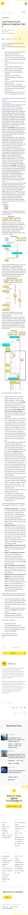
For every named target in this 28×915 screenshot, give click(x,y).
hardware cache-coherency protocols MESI (12, 107)
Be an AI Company (19, 870)
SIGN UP (8, 897)
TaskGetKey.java (14, 178)
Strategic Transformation (19, 861)
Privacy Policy (14, 906)
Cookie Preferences (7, 908)
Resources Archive (7, 860)
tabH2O (16, 824)
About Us (4, 822)
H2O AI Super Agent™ (20, 822)
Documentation (6, 862)
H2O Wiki (4, 877)
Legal (3, 872)
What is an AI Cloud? (18, 857)
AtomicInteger (18, 159)
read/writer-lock (6, 160)
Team (3, 824)
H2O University (6, 856)
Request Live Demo (7, 835)
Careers (4, 828)
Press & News (5, 826)
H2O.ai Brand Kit (6, 868)
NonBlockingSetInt (19, 160)
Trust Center (5, 875)
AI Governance (18, 868)
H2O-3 (16, 835)
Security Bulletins (7, 870)
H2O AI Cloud (18, 833)
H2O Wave (17, 845)
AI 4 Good (17, 872)
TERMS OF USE (5, 906)
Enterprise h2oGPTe (20, 826)
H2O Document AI (19, 841)
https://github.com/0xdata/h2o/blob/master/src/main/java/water (14, 102)
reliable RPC (7, 94)
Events (4, 866)
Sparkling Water (19, 837)
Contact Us (5, 833)
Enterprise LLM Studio (19, 830)
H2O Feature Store (20, 843)
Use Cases (4, 858)
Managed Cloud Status (6, 880)
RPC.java (4, 181)
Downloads (4, 864)
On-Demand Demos (6, 837)
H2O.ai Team (11, 33)
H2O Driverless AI (20, 839)
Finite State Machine (13, 126)
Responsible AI (19, 866)
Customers (4, 831)
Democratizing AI (19, 864)
